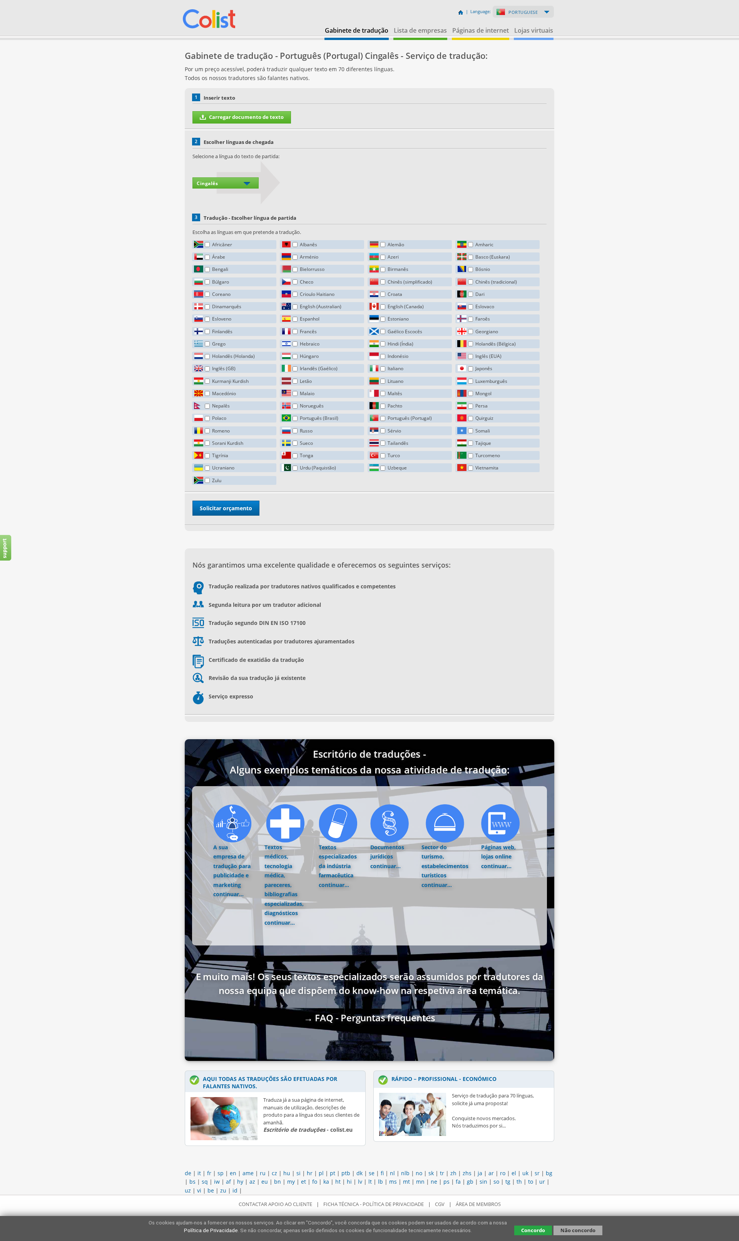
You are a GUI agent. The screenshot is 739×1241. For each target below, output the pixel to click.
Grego (219, 344)
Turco (394, 455)
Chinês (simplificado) (410, 282)
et (303, 1181)
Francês (308, 331)
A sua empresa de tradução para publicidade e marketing (232, 866)
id (234, 1190)
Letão (306, 381)
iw (217, 1181)
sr (537, 1173)
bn (277, 1181)
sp (220, 1173)
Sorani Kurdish (227, 443)
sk (431, 1173)
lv (360, 1181)
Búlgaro (220, 282)
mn (420, 1181)
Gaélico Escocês (405, 331)
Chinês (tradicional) (496, 282)
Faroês (482, 319)
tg (507, 1181)
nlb (405, 1173)
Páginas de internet (480, 30)
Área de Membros (478, 1204)
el (514, 1173)
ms (393, 1181)
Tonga (306, 455)
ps (446, 1181)
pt (332, 1173)
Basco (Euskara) (492, 257)
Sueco (306, 443)
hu (286, 1173)
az (252, 1181)
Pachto (395, 406)
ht (338, 1181)
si (298, 1173)
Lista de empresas (420, 30)
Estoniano (398, 319)
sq (205, 1181)
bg (549, 1173)
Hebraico (309, 344)
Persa (481, 406)
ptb (345, 1173)
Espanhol (309, 319)
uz (188, 1190)
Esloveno (221, 319)
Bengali (220, 269)
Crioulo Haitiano (317, 294)
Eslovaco (484, 306)
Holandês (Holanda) (233, 356)
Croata (395, 294)
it (199, 1173)
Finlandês (222, 331)
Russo (306, 431)
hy (240, 1181)
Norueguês (312, 406)
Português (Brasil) (319, 418)
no (419, 1173)
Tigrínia (220, 455)
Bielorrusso (312, 269)
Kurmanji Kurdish (230, 381)
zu (223, 1190)
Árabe (218, 257)
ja (480, 1173)
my (291, 1181)
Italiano (395, 368)
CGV (440, 1204)
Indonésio (398, 356)
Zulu (216, 480)
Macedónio (224, 393)
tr (442, 1173)
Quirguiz (484, 418)
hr (310, 1173)
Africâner (222, 244)
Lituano (395, 381)
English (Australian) (320, 306)
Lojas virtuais (533, 30)
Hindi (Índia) (400, 344)
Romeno (221, 431)
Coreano (221, 294)
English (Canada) (406, 306)
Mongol (483, 393)
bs (192, 1181)
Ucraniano (223, 467)
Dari (480, 294)
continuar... (228, 894)
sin (483, 1181)
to (530, 1181)
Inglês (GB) (224, 368)
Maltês (395, 393)
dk (359, 1173)
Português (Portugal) (410, 418)
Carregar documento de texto (246, 117)
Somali (482, 431)
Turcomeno (487, 455)
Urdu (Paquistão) (318, 467)
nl (392, 1173)
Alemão (396, 244)
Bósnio (482, 269)
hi (349, 1181)
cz (274, 1173)
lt (370, 1181)
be (210, 1190)
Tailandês (398, 443)
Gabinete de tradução (356, 30)
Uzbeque (397, 467)
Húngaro (309, 356)
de (188, 1173)
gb (470, 1181)
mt (406, 1181)
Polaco (219, 418)
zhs (467, 1173)
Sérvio (394, 431)
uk (525, 1173)
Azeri (393, 257)
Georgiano (486, 331)
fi (382, 1173)
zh (453, 1173)
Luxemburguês (491, 381)
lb (380, 1181)
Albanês (308, 244)
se (372, 1173)
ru (263, 1173)
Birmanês (398, 269)
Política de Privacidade (211, 1230)
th (519, 1181)
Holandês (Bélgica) (495, 344)
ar (491, 1173)
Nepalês (221, 406)
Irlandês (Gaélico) (319, 368)
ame (248, 1173)
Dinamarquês (226, 306)
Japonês (483, 368)
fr (209, 1173)
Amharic (484, 244)
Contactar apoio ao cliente (275, 1204)
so (496, 1181)
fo (314, 1181)
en (233, 1173)
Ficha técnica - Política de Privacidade (373, 1204)
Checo (306, 282)
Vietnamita (486, 467)
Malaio (307, 393)
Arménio (309, 257)
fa (458, 1181)
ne (434, 1181)
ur (542, 1181)
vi (199, 1190)
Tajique (483, 443)
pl (321, 1173)
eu (264, 1181)
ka (326, 1181)
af (228, 1181)
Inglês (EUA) (488, 356)
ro (502, 1173)
